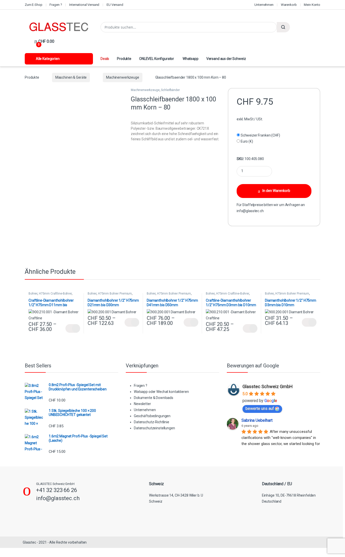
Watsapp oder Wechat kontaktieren (161, 392)
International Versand (84, 5)
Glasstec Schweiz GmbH (267, 386)
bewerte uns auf (259, 408)
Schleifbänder (170, 90)
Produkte (124, 59)
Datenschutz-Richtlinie (151, 422)
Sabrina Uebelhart (257, 420)
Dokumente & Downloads (153, 398)
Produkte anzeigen (72, 328)
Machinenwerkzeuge (122, 77)
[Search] (283, 27)
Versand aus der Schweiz (226, 59)
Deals (105, 59)
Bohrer (33, 293)
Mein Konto (312, 5)
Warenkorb (289, 5)
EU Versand (115, 5)
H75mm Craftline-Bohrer (55, 293)
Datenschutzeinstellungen (154, 428)
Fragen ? (56, 5)
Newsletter (142, 404)
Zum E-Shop (33, 5)
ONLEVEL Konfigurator (156, 59)
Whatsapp (190, 59)
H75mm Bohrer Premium (115, 293)
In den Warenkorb (276, 191)
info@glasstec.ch (250, 211)
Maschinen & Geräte (71, 77)
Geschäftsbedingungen (152, 416)
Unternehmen (263, 5)
